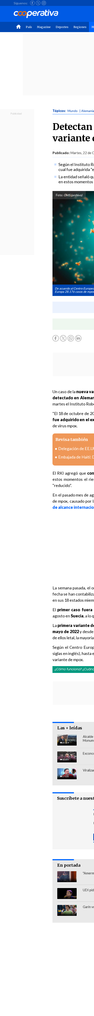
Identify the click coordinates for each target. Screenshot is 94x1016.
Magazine (44, 27)
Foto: (59, 195)
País (29, 27)
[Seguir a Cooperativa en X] (38, 3)
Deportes (62, 27)
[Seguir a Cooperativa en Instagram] (44, 3)
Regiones (79, 27)
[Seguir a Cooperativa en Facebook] (32, 3)
